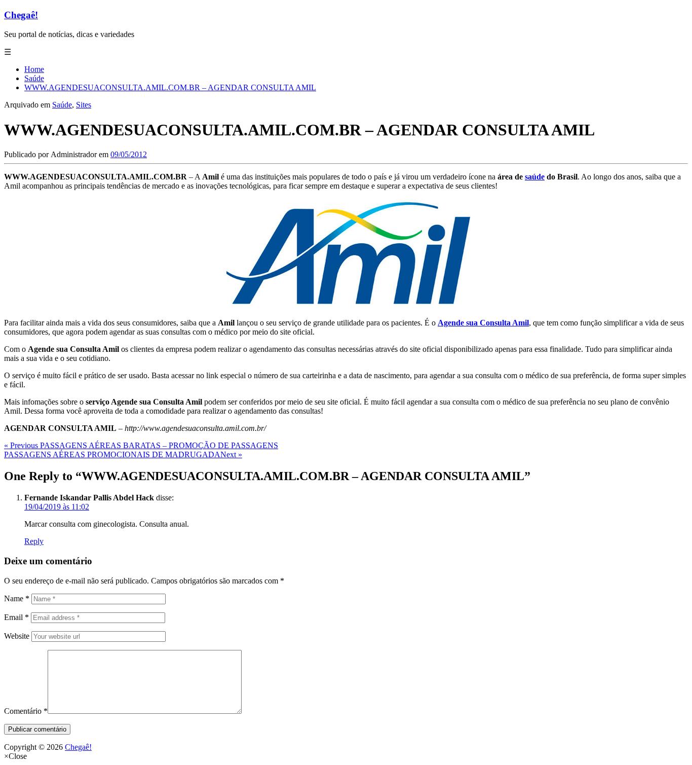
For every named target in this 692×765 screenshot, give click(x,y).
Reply (34, 541)
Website (16, 636)
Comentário (26, 711)
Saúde (62, 104)
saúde (535, 176)
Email (16, 617)
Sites (83, 104)
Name (16, 598)
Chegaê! (21, 15)
